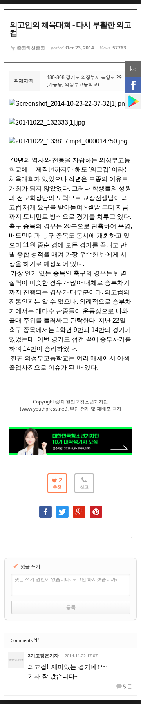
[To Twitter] (62, 508)
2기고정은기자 (43, 655)
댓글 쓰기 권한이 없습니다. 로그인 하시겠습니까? (66, 579)
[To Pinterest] (96, 508)
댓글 (127, 686)
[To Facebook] (45, 508)
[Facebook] (133, 85)
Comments (25, 640)
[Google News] (133, 101)
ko (133, 69)
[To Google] (79, 508)
